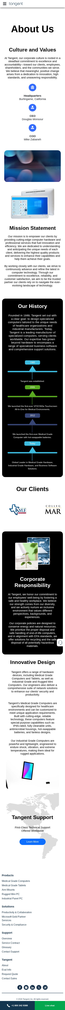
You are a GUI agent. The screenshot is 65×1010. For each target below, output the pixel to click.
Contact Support (10, 951)
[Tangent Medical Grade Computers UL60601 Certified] (16, 3)
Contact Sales (9, 978)
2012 (32, 415)
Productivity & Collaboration (17, 912)
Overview (7, 938)
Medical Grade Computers (16, 881)
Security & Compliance (14, 924)
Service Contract (11, 943)
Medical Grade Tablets (14, 885)
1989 (32, 362)
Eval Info (6, 969)
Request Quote (10, 974)
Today (32, 443)
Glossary (6, 947)
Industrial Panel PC (12, 898)
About (5, 965)
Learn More (32, 841)
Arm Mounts (8, 889)
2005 (32, 387)
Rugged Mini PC (11, 894)
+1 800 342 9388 (19, 1005)
